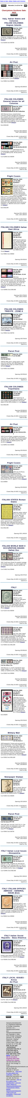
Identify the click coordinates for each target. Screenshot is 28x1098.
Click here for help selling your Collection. (14, 1073)
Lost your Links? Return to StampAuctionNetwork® (13, 1084)
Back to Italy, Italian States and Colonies (12, 1)
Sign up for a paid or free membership (13, 1081)
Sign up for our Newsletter (11, 1093)
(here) (8, 1055)
